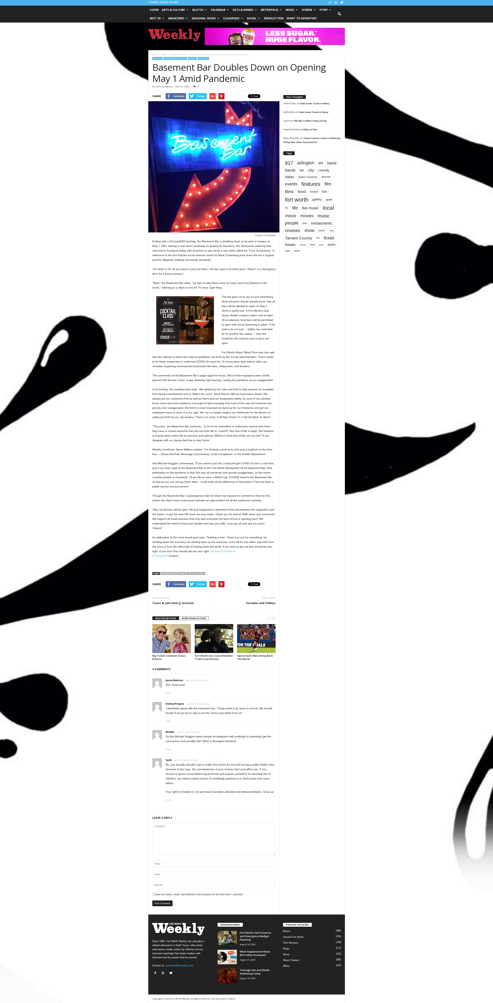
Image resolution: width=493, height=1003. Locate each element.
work (321, 245)
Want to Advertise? (302, 18)
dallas (289, 177)
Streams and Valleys (260, 603)
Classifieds (231, 18)
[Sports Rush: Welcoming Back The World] (256, 638)
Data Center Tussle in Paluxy (315, 103)
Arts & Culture (173, 10)
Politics (203, 58)
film (327, 184)
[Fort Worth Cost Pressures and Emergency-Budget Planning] (227, 938)
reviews (292, 230)
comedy (323, 170)
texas (329, 237)
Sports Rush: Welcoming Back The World (255, 657)
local (328, 208)
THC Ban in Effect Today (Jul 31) (310, 121)
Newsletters (274, 18)
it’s (286, 207)
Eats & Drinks (243, 10)
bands (290, 170)
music (324, 215)
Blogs (192, 58)
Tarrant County (298, 238)
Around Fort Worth (175, 58)
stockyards (198, 573)
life (295, 207)
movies (307, 215)
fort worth (296, 199)
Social (252, 18)
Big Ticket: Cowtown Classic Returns (169, 657)
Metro (286, 965)
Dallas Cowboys (308, 176)
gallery (317, 199)
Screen (307, 10)
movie (290, 215)
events (291, 184)
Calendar (218, 10)
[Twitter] (342, 3)
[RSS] (336, 3)
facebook (184, 573)
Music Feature (291, 960)
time (312, 244)
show (309, 230)
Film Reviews (290, 942)
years (297, 250)
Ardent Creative (227, 998)
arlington (305, 162)
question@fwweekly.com (179, 965)
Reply (168, 693)
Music (290, 10)
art (320, 163)
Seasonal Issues (204, 18)
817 (289, 163)
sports (321, 230)
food (302, 191)
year (287, 250)
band (331, 163)
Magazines (176, 18)
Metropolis (269, 10)
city (311, 170)
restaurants (321, 223)
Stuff (323, 10)
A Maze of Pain (309, 129)
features (310, 184)
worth (331, 245)
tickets (303, 245)
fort (324, 192)
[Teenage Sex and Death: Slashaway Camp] (227, 975)
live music (310, 208)
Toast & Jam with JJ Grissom (173, 603)
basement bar (169, 573)
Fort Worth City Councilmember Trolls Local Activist (214, 657)
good (329, 199)
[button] (339, 14)
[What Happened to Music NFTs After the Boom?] (227, 957)
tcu (318, 237)
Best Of (155, 18)
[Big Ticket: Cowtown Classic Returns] (171, 638)
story (331, 230)
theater (290, 245)
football (314, 191)
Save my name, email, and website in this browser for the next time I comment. (199, 894)
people (291, 223)
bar (301, 170)
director (326, 176)
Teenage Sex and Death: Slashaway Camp (255, 971)
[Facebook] (330, 3)
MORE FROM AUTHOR (194, 618)
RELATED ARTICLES (165, 618)
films (289, 191)
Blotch (197, 10)
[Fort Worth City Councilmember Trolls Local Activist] (214, 638)
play (305, 223)
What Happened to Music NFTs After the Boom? (255, 953)
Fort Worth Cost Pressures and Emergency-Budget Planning (255, 936)
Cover (154, 10)
